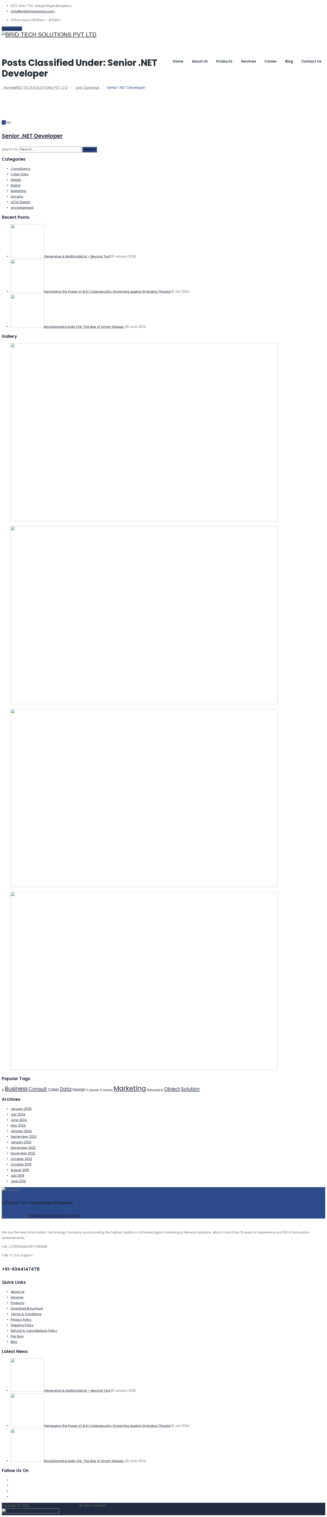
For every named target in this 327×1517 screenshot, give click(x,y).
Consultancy (20, 168)
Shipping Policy (22, 1325)
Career (270, 61)
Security (17, 196)
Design (16, 180)
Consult (38, 1089)
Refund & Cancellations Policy (34, 1330)
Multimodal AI (155, 1089)
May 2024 (18, 1125)
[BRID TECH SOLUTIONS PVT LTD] (163, 35)
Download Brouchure (27, 1308)
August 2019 (20, 1170)
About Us (17, 1292)
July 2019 (17, 1175)
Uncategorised (22, 207)
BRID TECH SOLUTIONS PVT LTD (53, 1505)
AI (3, 1089)
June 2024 (19, 1120)
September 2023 (23, 1136)
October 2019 (21, 1164)
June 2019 (18, 1181)
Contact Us (311, 61)
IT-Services (92, 1089)
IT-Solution (106, 1089)
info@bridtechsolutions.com (33, 11)
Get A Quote (12, 28)
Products (224, 61)
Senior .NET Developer (32, 136)
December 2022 (23, 1148)
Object (172, 1089)
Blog (289, 61)
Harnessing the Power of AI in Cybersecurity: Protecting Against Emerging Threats (107, 291)
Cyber (53, 1089)
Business (16, 1088)
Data (66, 1089)
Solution (190, 1089)
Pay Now (17, 1336)
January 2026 (21, 1109)
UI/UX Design (20, 202)
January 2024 (21, 1131)
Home (178, 61)
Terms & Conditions (26, 1314)
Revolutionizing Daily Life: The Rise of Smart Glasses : (84, 326)
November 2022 (23, 1153)
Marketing (18, 191)
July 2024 (18, 1114)
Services (248, 61)
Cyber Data (19, 174)
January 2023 (21, 1142)
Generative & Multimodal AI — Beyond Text (77, 256)
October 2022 (21, 1159)
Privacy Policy (21, 1319)
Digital (15, 185)
